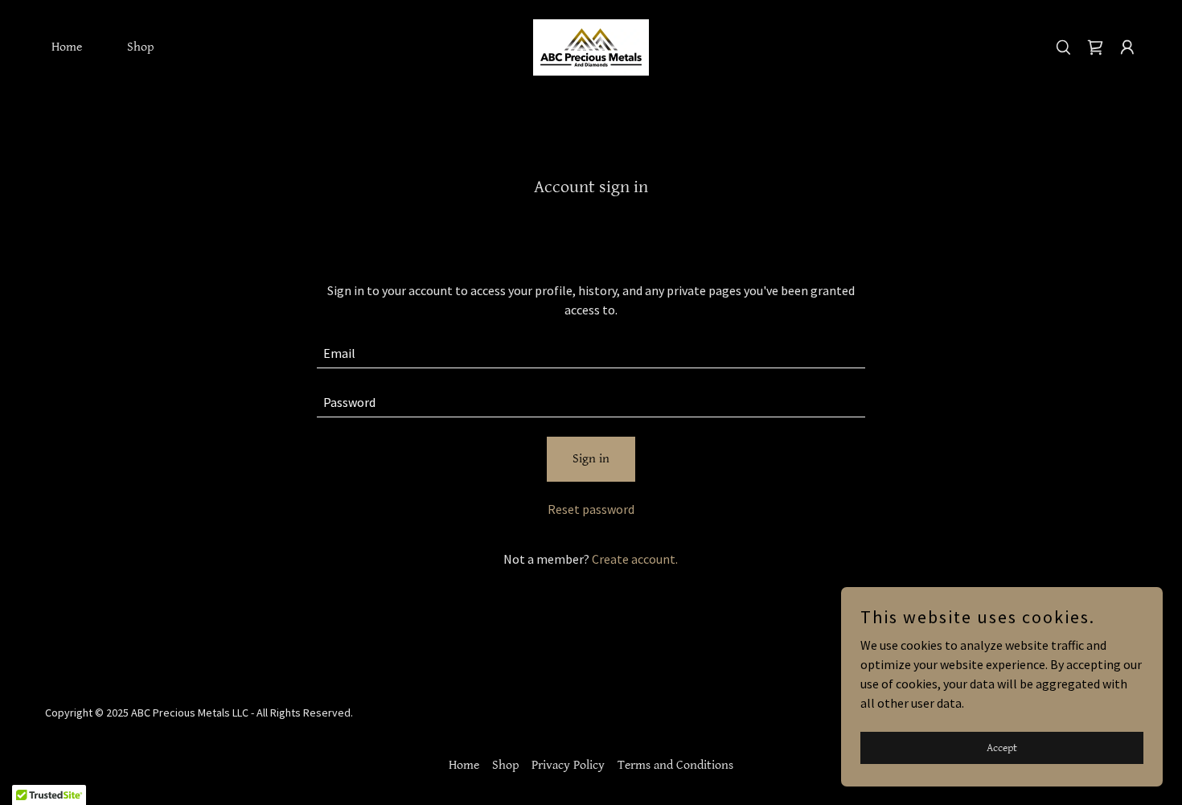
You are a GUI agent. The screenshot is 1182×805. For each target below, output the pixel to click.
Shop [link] (140, 47)
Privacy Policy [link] (568, 765)
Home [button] (464, 765)
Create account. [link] (635, 559)
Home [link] (66, 47)
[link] (591, 46)
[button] (1127, 47)
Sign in (591, 458)
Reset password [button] (591, 509)
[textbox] (591, 353)
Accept (1002, 747)
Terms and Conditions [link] (675, 765)
